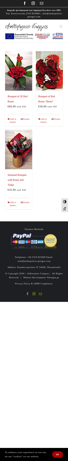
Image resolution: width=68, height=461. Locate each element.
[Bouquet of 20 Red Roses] (18, 71)
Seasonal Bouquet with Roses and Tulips (17, 180)
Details (26, 119)
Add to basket (13, 120)
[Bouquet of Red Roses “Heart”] (49, 71)
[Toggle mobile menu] (61, 26)
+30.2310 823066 (36, 257)
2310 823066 (33, 13)
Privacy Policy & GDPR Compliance (34, 283)
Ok (57, 454)
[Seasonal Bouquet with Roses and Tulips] (18, 149)
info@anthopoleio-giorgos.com (34, 261)
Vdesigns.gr (53, 277)
